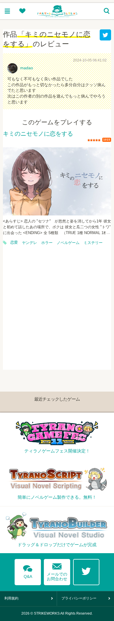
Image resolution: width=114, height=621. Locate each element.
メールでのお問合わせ (57, 570)
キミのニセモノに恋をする (38, 134)
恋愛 (14, 242)
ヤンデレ (29, 243)
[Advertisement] (57, 313)
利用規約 (11, 598)
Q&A (27, 570)
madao (26, 68)
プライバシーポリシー (78, 598)
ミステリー (93, 243)
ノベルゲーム (68, 243)
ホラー (47, 243)
